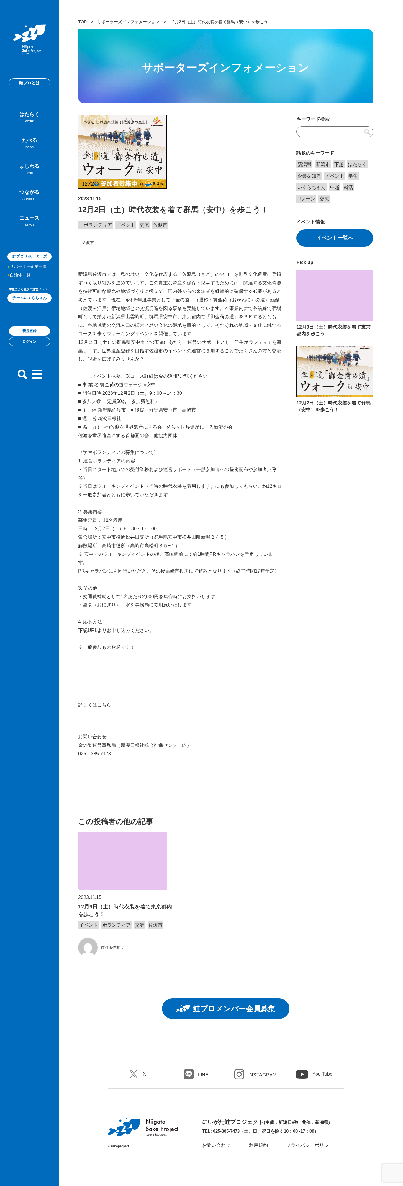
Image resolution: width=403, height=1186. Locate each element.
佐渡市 (160, 225)
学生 (353, 175)
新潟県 (304, 164)
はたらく (29, 117)
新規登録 (29, 331)
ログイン (29, 341)
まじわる (29, 169)
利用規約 (258, 1145)
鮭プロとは (29, 82)
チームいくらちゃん (29, 298)
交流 (144, 225)
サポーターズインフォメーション (128, 21)
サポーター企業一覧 (28, 266)
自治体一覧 (20, 275)
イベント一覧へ (334, 238)
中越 (335, 187)
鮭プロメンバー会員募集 (234, 1008)
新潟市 (323, 164)
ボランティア (116, 925)
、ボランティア (95, 225)
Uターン (306, 198)
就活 (348, 187)
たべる (29, 143)
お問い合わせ (216, 1145)
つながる (29, 195)
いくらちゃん (311, 187)
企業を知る (309, 175)
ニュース (29, 221)
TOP (82, 21)
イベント (126, 225)
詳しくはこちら (94, 704)
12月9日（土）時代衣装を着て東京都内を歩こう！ (125, 910)
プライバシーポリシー (309, 1145)
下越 (339, 164)
